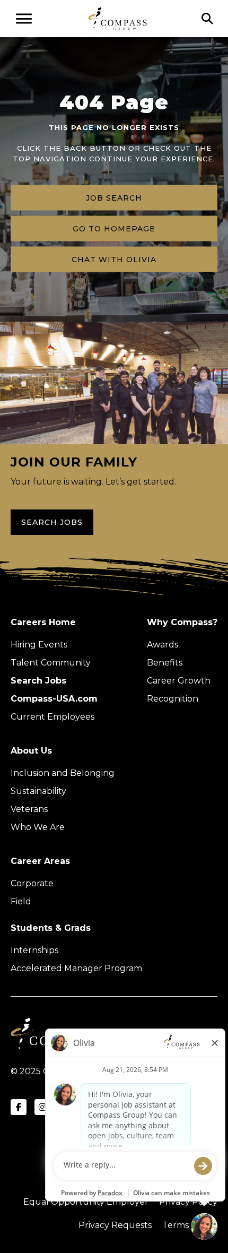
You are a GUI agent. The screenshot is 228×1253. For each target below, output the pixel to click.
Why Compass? (182, 622)
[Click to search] (207, 18)
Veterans (29, 809)
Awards (162, 645)
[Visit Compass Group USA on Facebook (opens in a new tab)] (19, 1107)
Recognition (172, 699)
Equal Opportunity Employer (85, 1202)
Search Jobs (52, 522)
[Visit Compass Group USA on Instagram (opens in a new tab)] (42, 1107)
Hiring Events (39, 645)
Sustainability (38, 791)
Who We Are (38, 827)
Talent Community (51, 663)
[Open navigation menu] (24, 18)
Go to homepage (114, 229)
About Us (31, 751)
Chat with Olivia (114, 259)
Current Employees (52, 717)
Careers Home (43, 622)
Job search (114, 198)
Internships (34, 950)
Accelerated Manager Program (76, 968)
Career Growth (179, 681)
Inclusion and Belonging (63, 773)
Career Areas (40, 861)
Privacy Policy (188, 1202)
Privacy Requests (115, 1225)
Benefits (164, 663)
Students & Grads (51, 928)
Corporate (32, 883)
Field (21, 901)
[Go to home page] (117, 18)
